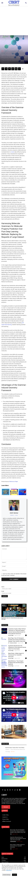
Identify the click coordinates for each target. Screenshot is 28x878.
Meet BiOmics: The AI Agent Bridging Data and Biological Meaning (15, 662)
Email (2, 591)
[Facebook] (2, 68)
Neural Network (12, 52)
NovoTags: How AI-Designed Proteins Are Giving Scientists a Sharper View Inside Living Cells (16, 639)
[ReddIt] (19, 68)
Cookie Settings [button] (6, 874)
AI (2, 51)
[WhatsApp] (12, 68)
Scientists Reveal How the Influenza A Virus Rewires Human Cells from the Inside (17, 647)
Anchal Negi (10, 635)
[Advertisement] (14, 21)
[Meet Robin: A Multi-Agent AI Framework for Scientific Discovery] (4, 659)
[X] (6, 68)
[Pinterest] (9, 68)
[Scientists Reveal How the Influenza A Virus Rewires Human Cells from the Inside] (4, 648)
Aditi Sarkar (14, 513)
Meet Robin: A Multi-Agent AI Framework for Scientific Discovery (16, 655)
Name (2, 586)
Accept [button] (14, 874)
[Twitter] (7, 790)
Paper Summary (18, 52)
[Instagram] (10, 790)
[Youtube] (19, 807)
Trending (23, 52)
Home (2, 36)
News (21, 51)
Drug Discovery (16, 51)
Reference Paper (13, 481)
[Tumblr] (17, 790)
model (12, 152)
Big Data (11, 51)
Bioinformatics (6, 51)
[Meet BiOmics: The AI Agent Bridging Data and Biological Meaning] (4, 664)
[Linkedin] (16, 68)
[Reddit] (15, 790)
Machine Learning (5, 52)
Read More (9, 870)
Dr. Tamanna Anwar (12, 642)
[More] (22, 68)
